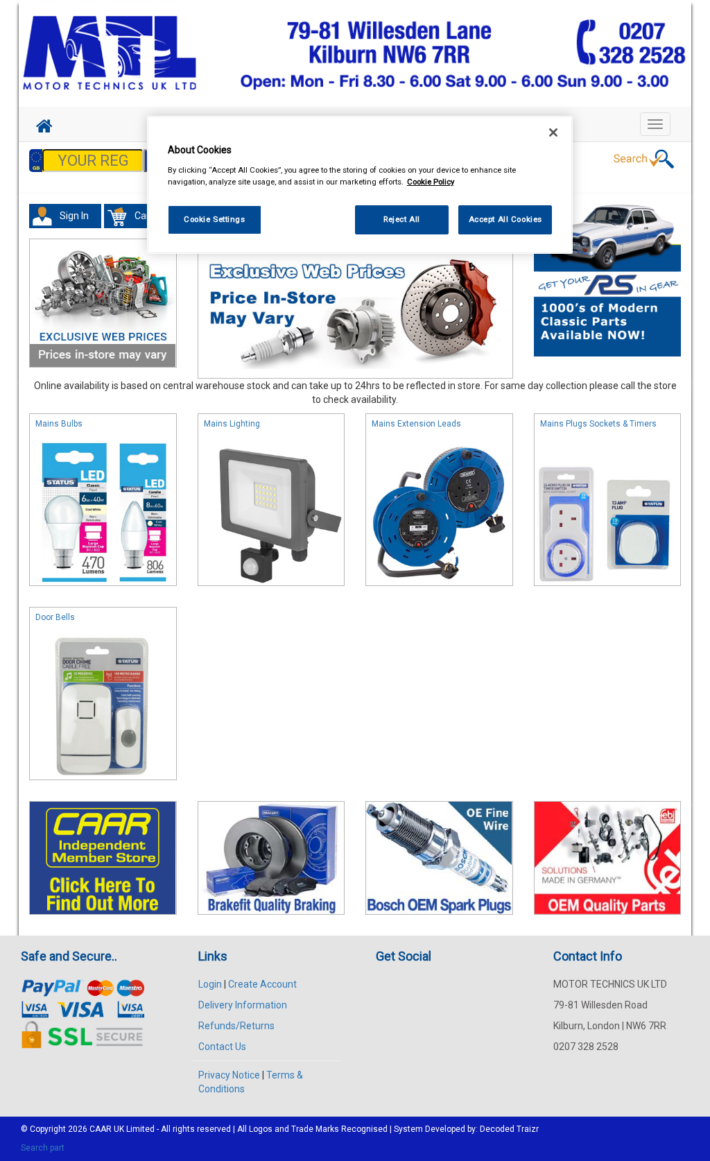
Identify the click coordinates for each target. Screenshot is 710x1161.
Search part (42, 1148)
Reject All (401, 219)
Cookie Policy (430, 182)
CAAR (100, 1129)
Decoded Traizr (509, 1129)
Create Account (262, 984)
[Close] (553, 132)
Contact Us (222, 1046)
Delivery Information (242, 1005)
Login (210, 984)
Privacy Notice (229, 1075)
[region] (360, 185)
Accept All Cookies (505, 219)
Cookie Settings (214, 219)
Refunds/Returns (236, 1025)
